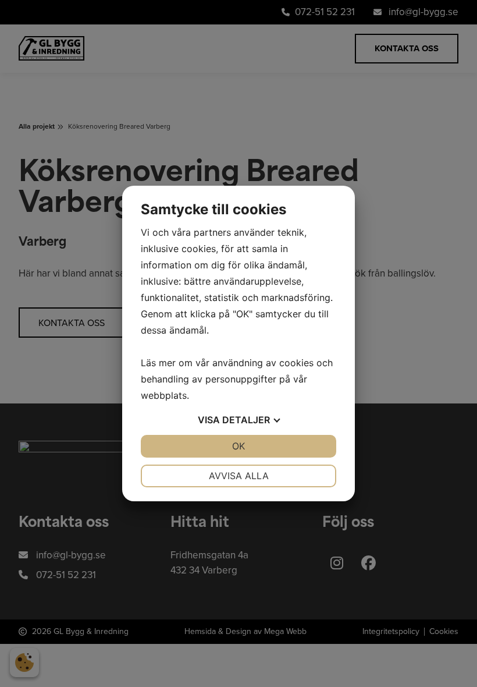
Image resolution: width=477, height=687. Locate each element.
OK (238, 446)
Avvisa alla (239, 475)
